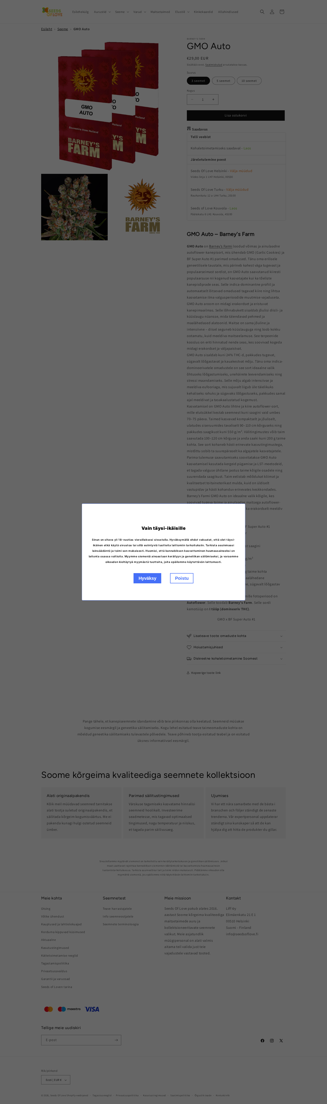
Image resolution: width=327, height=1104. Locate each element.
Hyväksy (147, 578)
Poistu (182, 578)
